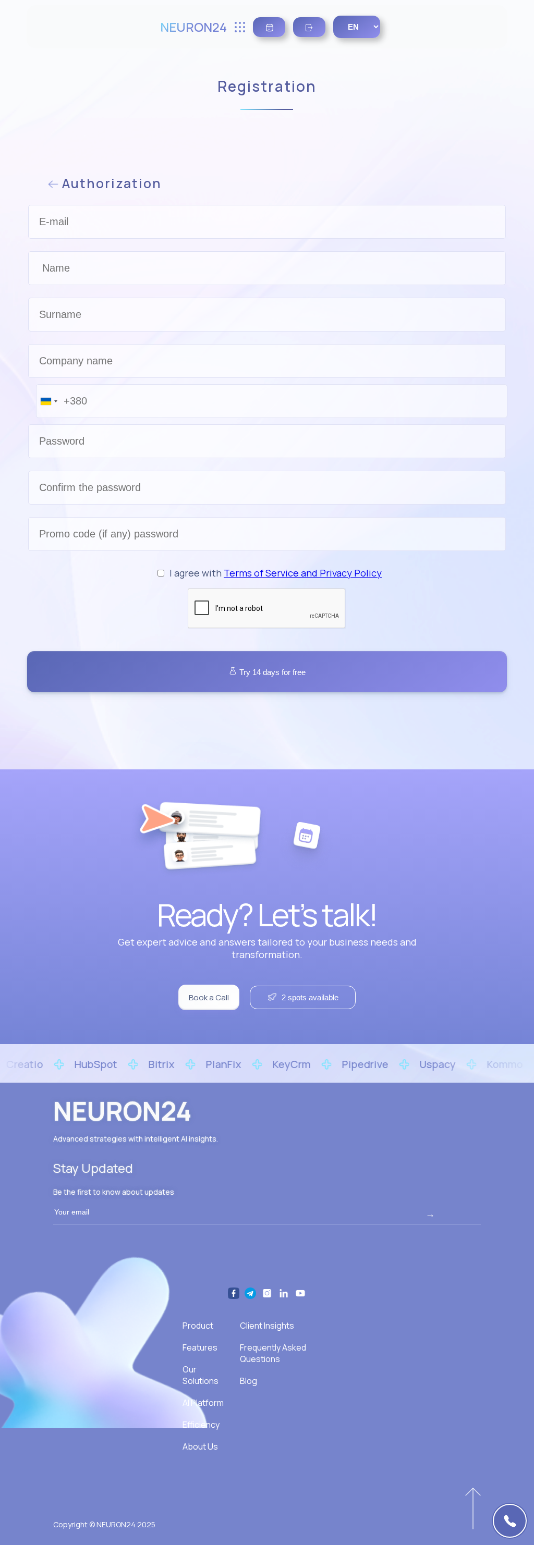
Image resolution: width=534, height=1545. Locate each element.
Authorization (110, 183)
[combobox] (48, 401)
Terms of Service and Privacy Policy (303, 573)
